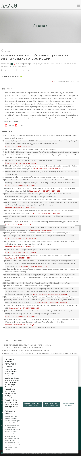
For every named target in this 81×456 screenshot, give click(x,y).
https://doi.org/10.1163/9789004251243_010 (20, 325)
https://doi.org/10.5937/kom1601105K (18, 224)
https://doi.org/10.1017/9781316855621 (46, 213)
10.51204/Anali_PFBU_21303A (65, 81)
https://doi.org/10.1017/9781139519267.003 (20, 247)
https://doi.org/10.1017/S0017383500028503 (20, 238)
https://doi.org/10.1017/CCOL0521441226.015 (20, 185)
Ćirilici (11, 126)
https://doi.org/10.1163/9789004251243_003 (33, 266)
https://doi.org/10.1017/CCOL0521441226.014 (20, 316)
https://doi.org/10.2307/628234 (41, 230)
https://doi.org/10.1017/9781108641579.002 (20, 208)
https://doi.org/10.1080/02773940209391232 (44, 191)
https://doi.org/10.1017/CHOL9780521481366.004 (50, 294)
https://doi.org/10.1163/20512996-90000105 (52, 302)
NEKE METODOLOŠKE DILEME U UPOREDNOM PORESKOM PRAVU (27, 345)
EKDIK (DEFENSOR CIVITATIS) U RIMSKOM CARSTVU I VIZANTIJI (26, 351)
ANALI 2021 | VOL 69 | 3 (23, 64)
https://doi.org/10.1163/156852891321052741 (20, 163)
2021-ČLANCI (36, 64)
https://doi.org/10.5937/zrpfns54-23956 (18, 146)
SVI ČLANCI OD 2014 (59, 64)
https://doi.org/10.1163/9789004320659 (18, 258)
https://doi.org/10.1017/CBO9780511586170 (48, 169)
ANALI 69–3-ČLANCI (47, 64)
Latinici (21, 126)
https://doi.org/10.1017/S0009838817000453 (20, 252)
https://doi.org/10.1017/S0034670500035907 (24, 308)
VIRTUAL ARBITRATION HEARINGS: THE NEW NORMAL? (23, 348)
